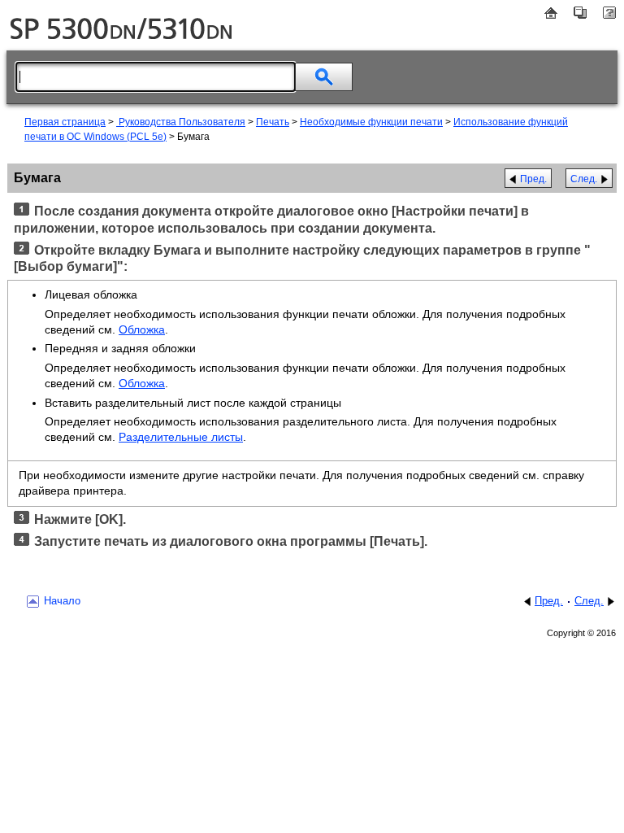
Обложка (142, 329)
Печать (272, 122)
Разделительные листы (181, 436)
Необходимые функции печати (371, 122)
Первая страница (65, 122)
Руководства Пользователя (180, 122)
